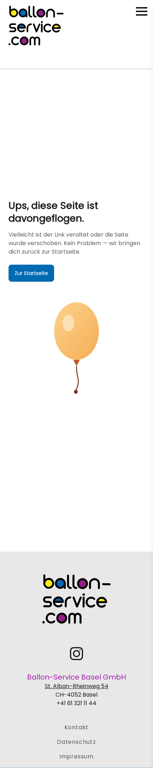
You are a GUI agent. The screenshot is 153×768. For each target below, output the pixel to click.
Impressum (76, 756)
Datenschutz (76, 742)
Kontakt (76, 727)
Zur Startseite (31, 273)
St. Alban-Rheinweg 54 (77, 686)
